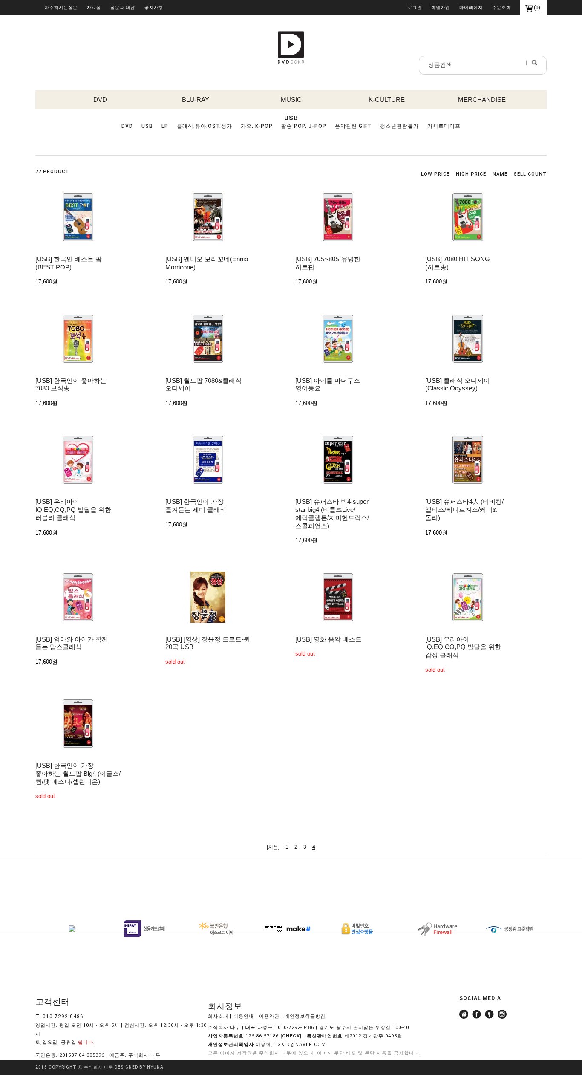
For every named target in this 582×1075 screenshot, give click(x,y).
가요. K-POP (257, 126)
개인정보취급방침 (305, 1016)
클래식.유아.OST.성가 (204, 126)
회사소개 (218, 1016)
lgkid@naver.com (300, 1044)
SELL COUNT (530, 174)
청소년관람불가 (399, 126)
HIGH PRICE (471, 174)
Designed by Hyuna (139, 1067)
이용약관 (269, 1016)
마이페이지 (471, 7)
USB (147, 126)
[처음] (273, 847)
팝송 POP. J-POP (303, 126)
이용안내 (243, 1016)
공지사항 (153, 7)
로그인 (415, 7)
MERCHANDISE (482, 99)
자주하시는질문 (61, 7)
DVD (100, 99)
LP (164, 126)
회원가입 (440, 7)
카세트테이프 (444, 126)
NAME (500, 174)
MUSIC (291, 99)
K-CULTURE (387, 99)
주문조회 (501, 7)
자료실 (94, 7)
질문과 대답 (122, 7)
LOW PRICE (435, 174)
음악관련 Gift (353, 126)
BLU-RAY (195, 99)
